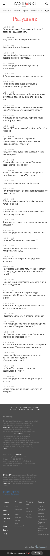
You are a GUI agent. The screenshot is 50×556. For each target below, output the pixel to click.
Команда (41, 514)
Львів (16, 506)
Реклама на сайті (41, 523)
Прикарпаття (18, 509)
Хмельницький (19, 526)
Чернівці (17, 520)
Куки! (28, 553)
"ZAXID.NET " (7, 427)
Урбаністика (36, 10)
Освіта (17, 10)
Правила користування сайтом (42, 528)
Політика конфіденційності (43, 534)
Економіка (7, 10)
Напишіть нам (42, 519)
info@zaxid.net (28, 461)
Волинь (17, 515)
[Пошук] (46, 3)
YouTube (29, 517)
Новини (6, 502)
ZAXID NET (25, 3)
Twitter (28, 514)
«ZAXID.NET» (17, 455)
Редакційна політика (41, 510)
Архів (5, 526)
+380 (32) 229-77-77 (16, 459)
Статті (5, 506)
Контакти (41, 516)
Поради (25, 10)
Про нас (40, 506)
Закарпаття (18, 517)
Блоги (5, 510)
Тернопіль (18, 512)
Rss (27, 508)
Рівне (16, 523)
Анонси (6, 514)
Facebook (29, 511)
